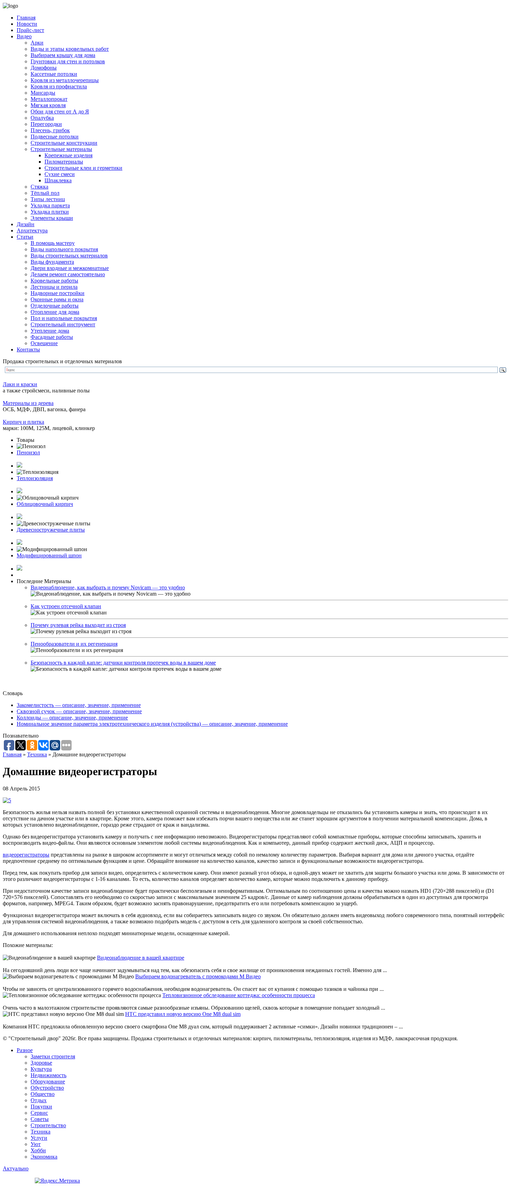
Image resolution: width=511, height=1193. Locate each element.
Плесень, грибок (50, 130)
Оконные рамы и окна (57, 299)
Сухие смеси (59, 174)
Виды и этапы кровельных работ (70, 49)
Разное (25, 1050)
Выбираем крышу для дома (63, 55)
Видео (24, 36)
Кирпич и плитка (23, 422)
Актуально (16, 1168)
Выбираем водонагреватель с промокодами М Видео (198, 976)
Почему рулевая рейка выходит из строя (78, 625)
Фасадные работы (52, 337)
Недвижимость (48, 1075)
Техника (37, 754)
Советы (40, 1119)
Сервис (39, 1113)
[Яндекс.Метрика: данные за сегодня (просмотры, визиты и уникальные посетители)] (57, 1181)
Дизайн (25, 224)
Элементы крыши (52, 218)
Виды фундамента (52, 262)
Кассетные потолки (54, 74)
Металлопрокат (49, 99)
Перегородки (46, 124)
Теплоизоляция (35, 478)
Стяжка (39, 187)
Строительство (48, 1125)
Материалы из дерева (28, 403)
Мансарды (43, 93)
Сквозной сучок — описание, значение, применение (79, 711)
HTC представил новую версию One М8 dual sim (183, 1014)
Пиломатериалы (63, 162)
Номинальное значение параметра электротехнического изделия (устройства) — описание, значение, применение (152, 724)
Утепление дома (50, 331)
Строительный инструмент (63, 324)
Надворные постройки (57, 293)
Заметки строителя (53, 1056)
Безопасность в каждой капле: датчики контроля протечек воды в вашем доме (123, 663)
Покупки (41, 1107)
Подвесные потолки (55, 137)
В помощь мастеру (53, 243)
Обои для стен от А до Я (60, 111)
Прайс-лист (30, 30)
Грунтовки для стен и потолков (68, 61)
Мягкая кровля (48, 105)
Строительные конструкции (64, 143)
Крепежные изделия (68, 155)
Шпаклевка (58, 180)
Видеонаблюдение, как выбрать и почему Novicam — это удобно (108, 587)
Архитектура (32, 230)
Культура (41, 1069)
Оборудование (48, 1081)
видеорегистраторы (26, 855)
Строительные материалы (61, 149)
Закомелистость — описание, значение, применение (79, 705)
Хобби (38, 1150)
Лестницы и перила (54, 287)
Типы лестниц (48, 199)
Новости (27, 24)
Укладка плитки (50, 212)
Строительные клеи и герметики (83, 168)
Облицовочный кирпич (45, 504)
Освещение (44, 343)
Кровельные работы (54, 281)
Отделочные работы (55, 306)
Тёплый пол (45, 193)
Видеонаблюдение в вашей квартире (140, 958)
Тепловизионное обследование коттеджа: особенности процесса (238, 995)
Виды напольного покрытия (64, 249)
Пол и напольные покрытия (64, 318)
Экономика (44, 1157)
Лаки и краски (20, 384)
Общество (43, 1094)
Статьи (25, 237)
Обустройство (47, 1088)
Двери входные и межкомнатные (70, 268)
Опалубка (42, 118)
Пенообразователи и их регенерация (74, 644)
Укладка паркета (50, 205)
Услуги (39, 1138)
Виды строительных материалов (69, 256)
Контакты (28, 349)
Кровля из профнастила (59, 86)
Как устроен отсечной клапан (66, 606)
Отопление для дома (55, 312)
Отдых (39, 1100)
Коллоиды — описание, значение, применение (72, 718)
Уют (36, 1144)
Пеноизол (28, 452)
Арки (37, 43)
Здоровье (41, 1063)
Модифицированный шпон (49, 555)
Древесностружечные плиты (51, 530)
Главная (26, 18)
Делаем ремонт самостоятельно (68, 274)
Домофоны (44, 68)
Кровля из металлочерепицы (65, 80)
